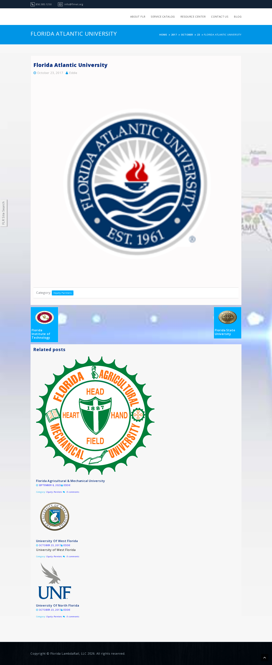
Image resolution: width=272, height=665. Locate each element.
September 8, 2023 (50, 485)
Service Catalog (163, 16)
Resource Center (193, 16)
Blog (237, 16)
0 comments (73, 491)
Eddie (73, 73)
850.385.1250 (43, 4)
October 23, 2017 (50, 73)
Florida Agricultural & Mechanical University (70, 481)
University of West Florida (57, 541)
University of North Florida (57, 605)
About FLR (137, 16)
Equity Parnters (63, 293)
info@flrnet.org (73, 4)
